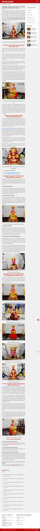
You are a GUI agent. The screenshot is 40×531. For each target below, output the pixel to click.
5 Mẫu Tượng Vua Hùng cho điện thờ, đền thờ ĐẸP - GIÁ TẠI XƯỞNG (34, 45)
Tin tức (8, 4)
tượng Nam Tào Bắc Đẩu (12, 173)
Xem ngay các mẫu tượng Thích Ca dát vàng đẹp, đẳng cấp (13, 478)
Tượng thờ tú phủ (30, 17)
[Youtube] (37, 529)
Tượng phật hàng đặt (30, 21)
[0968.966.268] (1, 330)
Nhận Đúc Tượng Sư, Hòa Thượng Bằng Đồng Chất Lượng (13, 482)
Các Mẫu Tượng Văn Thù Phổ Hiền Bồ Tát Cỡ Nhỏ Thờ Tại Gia (13, 493)
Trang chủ (4, 4)
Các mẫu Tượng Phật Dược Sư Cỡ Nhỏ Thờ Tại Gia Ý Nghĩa (13, 497)
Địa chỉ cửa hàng (20, 524)
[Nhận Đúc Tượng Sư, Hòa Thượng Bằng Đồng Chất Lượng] (29, 37)
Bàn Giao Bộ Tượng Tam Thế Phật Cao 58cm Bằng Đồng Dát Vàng (33, 29)
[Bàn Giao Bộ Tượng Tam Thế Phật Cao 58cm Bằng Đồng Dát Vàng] (29, 29)
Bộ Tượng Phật (29, 14)
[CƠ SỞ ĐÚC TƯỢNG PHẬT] (7, 1)
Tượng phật (29, 10)
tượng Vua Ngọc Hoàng (12, 172)
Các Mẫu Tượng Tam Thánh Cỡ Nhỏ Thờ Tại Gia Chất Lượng (13, 501)
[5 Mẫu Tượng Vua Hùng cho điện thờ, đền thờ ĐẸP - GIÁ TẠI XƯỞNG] (29, 45)
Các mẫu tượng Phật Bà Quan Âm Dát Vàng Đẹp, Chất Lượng (13, 486)
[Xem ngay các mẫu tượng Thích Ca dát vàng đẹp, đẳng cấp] (29, 33)
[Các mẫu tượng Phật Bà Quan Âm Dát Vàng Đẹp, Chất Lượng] (29, 41)
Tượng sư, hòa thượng (31, 19)
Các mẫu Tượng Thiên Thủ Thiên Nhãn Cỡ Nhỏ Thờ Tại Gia (13, 508)
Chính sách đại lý (20, 522)
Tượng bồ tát (29, 12)
